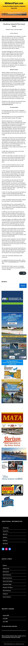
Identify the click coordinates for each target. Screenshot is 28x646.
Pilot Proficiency (7, 590)
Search (4, 281)
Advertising (5, 527)
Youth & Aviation (7, 597)
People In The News (7, 587)
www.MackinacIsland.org (7, 104)
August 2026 (6, 615)
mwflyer (20, 29)
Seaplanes (5, 593)
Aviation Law (6, 568)
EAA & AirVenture (7, 574)
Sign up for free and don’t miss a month (11, 635)
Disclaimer (5, 543)
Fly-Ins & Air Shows (7, 581)
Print (22, 273)
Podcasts (5, 540)
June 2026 (5, 621)
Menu (25, 19)
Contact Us (5, 531)
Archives (5, 537)
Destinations (6, 571)
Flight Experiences (7, 578)
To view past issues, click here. (9, 626)
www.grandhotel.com (13, 261)
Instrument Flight (7, 584)
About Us (5, 534)
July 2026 (5, 618)
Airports (5, 565)
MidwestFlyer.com (14, 3)
